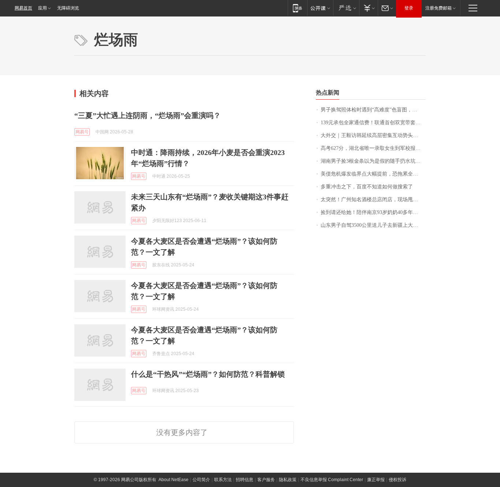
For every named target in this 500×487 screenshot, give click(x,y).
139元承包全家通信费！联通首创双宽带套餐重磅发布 (373, 122)
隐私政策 (287, 479)
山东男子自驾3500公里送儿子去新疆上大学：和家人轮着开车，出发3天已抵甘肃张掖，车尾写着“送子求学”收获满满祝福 (373, 225)
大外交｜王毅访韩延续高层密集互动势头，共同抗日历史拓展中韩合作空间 (373, 135)
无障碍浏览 (68, 8)
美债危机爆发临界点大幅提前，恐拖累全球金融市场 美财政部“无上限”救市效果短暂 (373, 174)
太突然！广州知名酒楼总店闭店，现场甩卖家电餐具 (373, 199)
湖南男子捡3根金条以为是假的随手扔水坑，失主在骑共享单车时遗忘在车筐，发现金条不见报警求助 (373, 161)
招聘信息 (244, 479)
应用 (42, 8)
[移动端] (297, 8)
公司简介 (201, 479)
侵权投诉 (397, 479)
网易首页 (23, 8)
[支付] (368, 8)
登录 (408, 8)
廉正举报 (376, 479)
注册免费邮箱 (438, 8)
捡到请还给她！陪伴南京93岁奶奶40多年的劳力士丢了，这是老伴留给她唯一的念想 (373, 212)
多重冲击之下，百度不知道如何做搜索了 (367, 186)
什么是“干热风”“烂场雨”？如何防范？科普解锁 (208, 374)
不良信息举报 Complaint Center (332, 479)
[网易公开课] (320, 8)
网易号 (82, 131)
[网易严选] (346, 8)
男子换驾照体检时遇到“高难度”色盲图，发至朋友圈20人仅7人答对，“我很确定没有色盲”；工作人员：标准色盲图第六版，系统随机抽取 (373, 109)
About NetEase (173, 479)
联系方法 (223, 479)
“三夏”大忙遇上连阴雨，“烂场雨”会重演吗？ (147, 115)
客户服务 (266, 479)
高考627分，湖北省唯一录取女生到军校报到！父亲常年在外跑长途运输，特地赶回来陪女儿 (373, 148)
